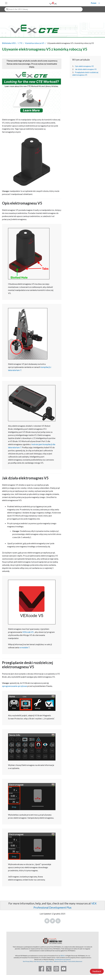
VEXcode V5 (28, 632)
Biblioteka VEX (9, 43)
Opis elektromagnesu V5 (84, 66)
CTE (20, 43)
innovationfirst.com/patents (63, 959)
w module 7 (24, 647)
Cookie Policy (49, 961)
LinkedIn (58, 920)
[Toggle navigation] (6, 3)
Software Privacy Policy (60, 961)
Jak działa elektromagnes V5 (86, 69)
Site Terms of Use (39, 961)
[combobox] (43, 9)
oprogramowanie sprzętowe (14, 686)
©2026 (63, 955)
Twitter (52, 920)
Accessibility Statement (75, 961)
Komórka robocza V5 (34, 43)
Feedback (96, 971)
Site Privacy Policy (28, 961)
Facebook (47, 920)
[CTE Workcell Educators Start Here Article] (31, 92)
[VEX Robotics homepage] (50, 3)
